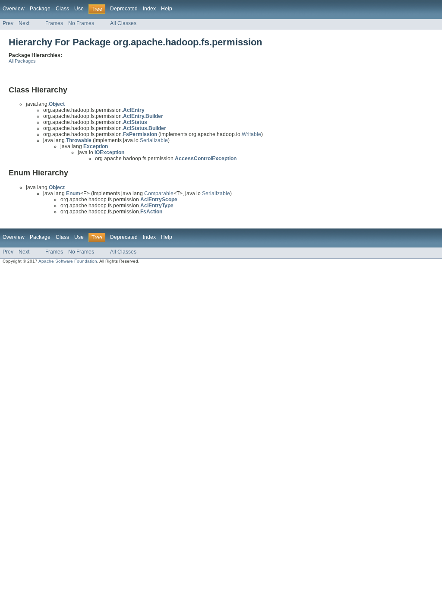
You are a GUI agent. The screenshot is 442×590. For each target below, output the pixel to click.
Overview (14, 9)
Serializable (154, 140)
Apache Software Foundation (67, 261)
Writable (251, 134)
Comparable (159, 193)
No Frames (81, 23)
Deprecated (124, 9)
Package (40, 9)
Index (149, 9)
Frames (54, 23)
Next (24, 23)
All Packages (22, 60)
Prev (8, 23)
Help (166, 9)
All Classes (123, 23)
